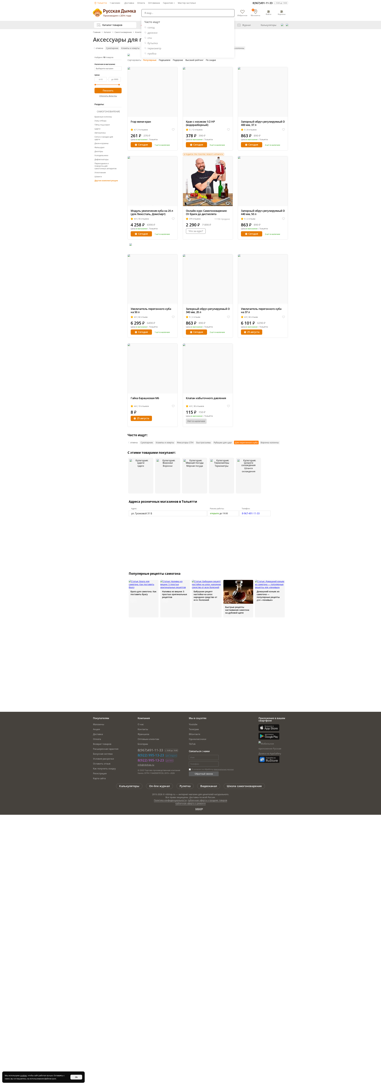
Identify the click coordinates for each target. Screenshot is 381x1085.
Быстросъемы (203, 442)
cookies (23, 1075)
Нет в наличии (196, 421)
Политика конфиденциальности (170, 800)
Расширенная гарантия (105, 748)
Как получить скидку (104, 768)
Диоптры (99, 151)
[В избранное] (173, 129)
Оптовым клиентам (148, 739)
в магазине (141, 139)
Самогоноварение (123, 32)
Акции (96, 729)
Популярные (149, 60)
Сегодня (143, 144)
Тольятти (102, 2)
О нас (141, 724)
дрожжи (152, 32)
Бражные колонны (103, 116)
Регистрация (100, 773)
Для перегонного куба (246, 442)
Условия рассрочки (103, 758)
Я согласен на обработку (212, 769)
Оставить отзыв (101, 763)
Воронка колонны (235, 48)
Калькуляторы (268, 25)
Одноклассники (197, 739)
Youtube (193, 724)
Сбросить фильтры (108, 95)
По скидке (211, 60)
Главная (97, 32)
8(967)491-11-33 (263, 3)
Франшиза (143, 734)
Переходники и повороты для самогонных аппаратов (105, 166)
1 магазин (115, 2)
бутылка (152, 43)
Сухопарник (112, 48)
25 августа (253, 332)
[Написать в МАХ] (287, 25)
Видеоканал (208, 786)
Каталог (107, 32)
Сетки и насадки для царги (104, 138)
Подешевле (164, 60)
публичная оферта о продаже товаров (207, 800)
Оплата (141, 2)
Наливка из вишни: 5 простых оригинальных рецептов (174, 594)
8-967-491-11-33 (251, 513)
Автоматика (100, 132)
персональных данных (224, 769)
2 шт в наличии (272, 145)
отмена (99, 48)
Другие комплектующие (106, 180)
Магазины (98, 724)
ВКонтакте (194, 734)
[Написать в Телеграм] (282, 25)
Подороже (178, 60)
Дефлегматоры (101, 159)
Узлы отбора (100, 120)
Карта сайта (99, 778)
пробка (151, 53)
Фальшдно (99, 147)
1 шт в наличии (162, 145)
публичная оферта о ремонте (190, 803)
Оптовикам (154, 2)
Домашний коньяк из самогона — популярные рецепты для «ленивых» (268, 595)
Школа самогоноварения (244, 786)
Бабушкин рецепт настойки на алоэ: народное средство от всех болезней (205, 595)
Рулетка (185, 786)
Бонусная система (103, 753)
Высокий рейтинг (194, 60)
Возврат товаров (102, 743)
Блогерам (143, 743)
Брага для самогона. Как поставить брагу (143, 593)
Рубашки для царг (223, 442)
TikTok (192, 743)
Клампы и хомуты (130, 48)
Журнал (246, 25)
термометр (154, 48)
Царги (97, 128)
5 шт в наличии (217, 145)
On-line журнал (159, 786)
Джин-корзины (101, 143)
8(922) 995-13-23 (151, 755)
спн (149, 38)
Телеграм (194, 729)
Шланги (98, 176)
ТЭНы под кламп (102, 124)
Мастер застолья (187, 2)
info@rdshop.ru (146, 764)
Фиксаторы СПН (185, 442)
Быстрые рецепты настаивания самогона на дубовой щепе (237, 610)
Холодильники (101, 155)
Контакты (143, 729)
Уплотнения (100, 172)
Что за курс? (196, 231)
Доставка (129, 2)
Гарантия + (169, 2)
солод (151, 27)
